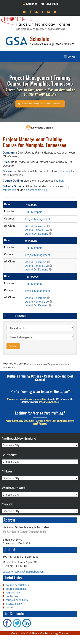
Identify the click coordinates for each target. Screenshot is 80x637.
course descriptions (17, 585)
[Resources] (49, 12)
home (9, 607)
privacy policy (14, 603)
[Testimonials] (24, 12)
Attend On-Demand (36, 233)
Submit (13, 346)
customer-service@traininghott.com (23, 571)
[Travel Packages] (37, 12)
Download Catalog (42, 127)
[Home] (55, 12)
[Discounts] (31, 12)
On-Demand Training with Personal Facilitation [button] (41, 103)
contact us (12, 596)
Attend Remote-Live (37, 230)
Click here (64, 171)
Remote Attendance (57, 399)
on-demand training (35, 190)
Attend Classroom (35, 226)
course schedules (16, 588)
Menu (71, 57)
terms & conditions (17, 600)
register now (13, 592)
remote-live (9, 190)
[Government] (43, 12)
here (62, 180)
